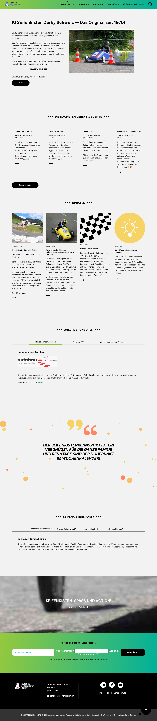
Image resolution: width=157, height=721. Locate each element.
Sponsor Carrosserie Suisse (111, 342)
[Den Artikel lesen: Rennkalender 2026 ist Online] (27, 242)
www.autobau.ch (36, 382)
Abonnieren (132, 652)
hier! (21, 83)
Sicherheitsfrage (65, 651)
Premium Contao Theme (37, 715)
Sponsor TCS (78, 342)
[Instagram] (103, 685)
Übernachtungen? (115, 529)
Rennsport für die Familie (41, 528)
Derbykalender (25, 185)
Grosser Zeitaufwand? (66, 529)
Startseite (67, 4)
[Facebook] (112, 685)
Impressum (104, 693)
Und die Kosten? (91, 529)
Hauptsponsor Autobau (45, 342)
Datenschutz (120, 693)
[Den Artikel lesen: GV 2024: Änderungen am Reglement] (129, 242)
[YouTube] (120, 685)
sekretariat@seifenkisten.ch (60, 696)
